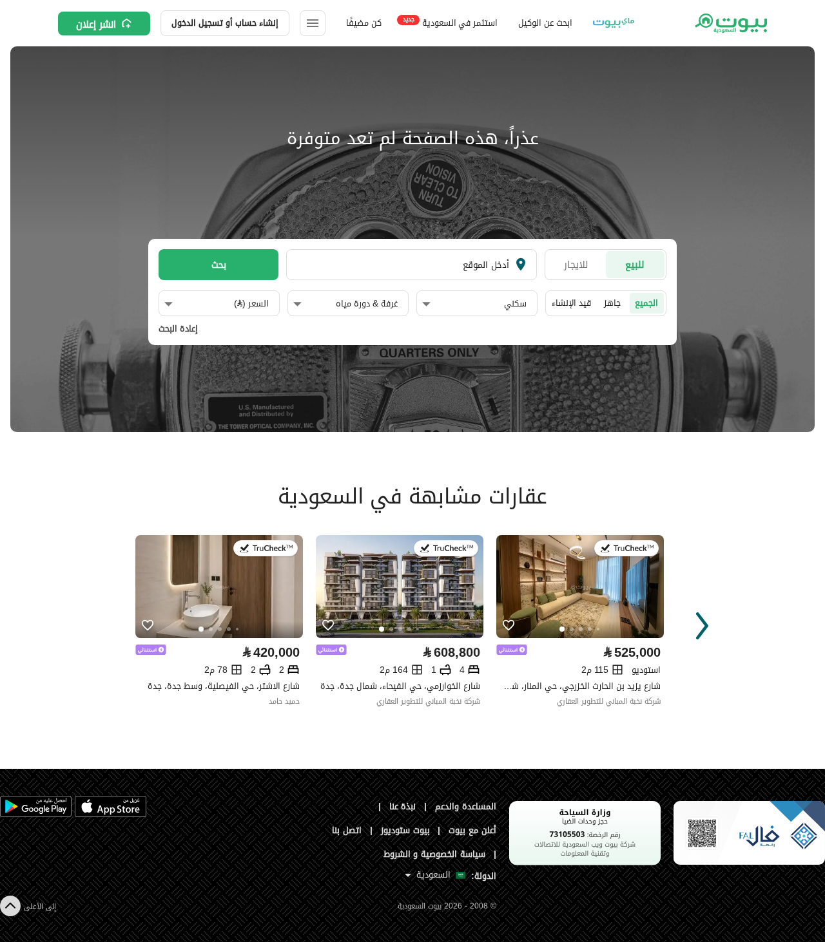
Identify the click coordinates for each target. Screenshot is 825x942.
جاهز (612, 303)
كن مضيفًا (364, 23)
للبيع (635, 264)
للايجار (576, 264)
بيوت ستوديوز (405, 830)
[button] (474, 304)
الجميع (646, 303)
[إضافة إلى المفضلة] (147, 626)
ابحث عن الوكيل (545, 23)
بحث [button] (218, 265)
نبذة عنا (402, 806)
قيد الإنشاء (571, 303)
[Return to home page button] (730, 23)
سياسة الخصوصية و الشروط (434, 854)
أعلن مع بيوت (472, 830)
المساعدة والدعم (465, 806)
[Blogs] (614, 23)
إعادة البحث (178, 329)
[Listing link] (219, 586)
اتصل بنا (347, 830)
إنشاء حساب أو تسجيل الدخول (224, 23)
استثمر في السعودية (450, 22)
